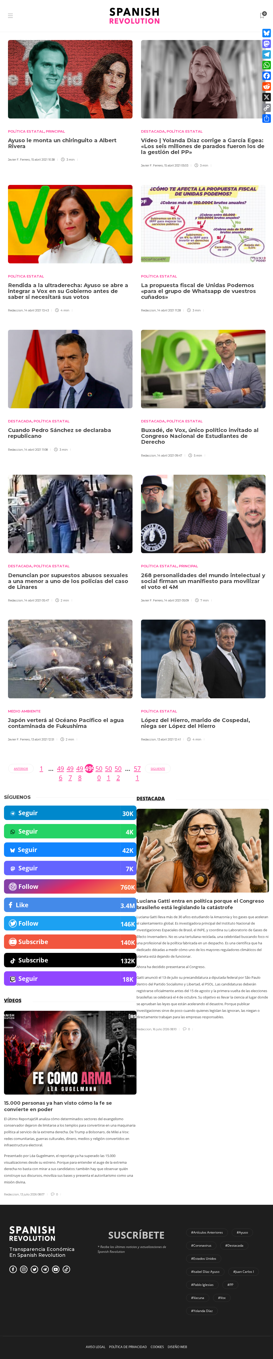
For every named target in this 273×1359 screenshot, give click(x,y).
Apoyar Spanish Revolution (136, 690)
